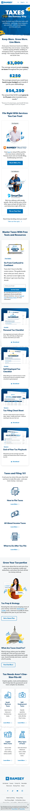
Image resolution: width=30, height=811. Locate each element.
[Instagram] (22, 791)
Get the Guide (15, 289)
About (22, 786)
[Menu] (27, 2)
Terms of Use (22, 809)
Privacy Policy (13, 297)
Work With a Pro (15, 163)
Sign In (22, 2)
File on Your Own (15, 211)
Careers (11, 783)
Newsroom (9, 786)
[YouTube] (17, 791)
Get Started (5, 783)
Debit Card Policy (10, 798)
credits (3, 610)
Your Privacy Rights (9, 800)
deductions (20, 609)
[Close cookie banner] (28, 804)
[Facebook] (8, 791)
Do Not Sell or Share (20, 800)
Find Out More (8, 665)
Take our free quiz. (14, 221)
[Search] (18, 2)
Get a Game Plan (9, 618)
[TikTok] (12, 791)
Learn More (14, 504)
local (9, 152)
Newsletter (24, 783)
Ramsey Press (16, 786)
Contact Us (17, 783)
